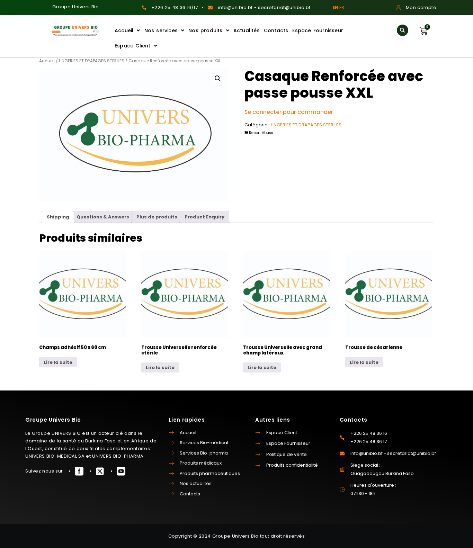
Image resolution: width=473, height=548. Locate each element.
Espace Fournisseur (317, 30)
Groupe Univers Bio (75, 6)
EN (335, 7)
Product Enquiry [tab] (204, 217)
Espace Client (133, 45)
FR (341, 7)
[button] (402, 30)
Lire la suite (58, 362)
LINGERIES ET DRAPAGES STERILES (91, 61)
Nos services (161, 30)
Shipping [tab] (58, 217)
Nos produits (205, 30)
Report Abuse (260, 132)
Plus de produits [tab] (156, 217)
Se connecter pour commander (288, 112)
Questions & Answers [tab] (103, 217)
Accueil (124, 30)
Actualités (246, 30)
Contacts (276, 30)
